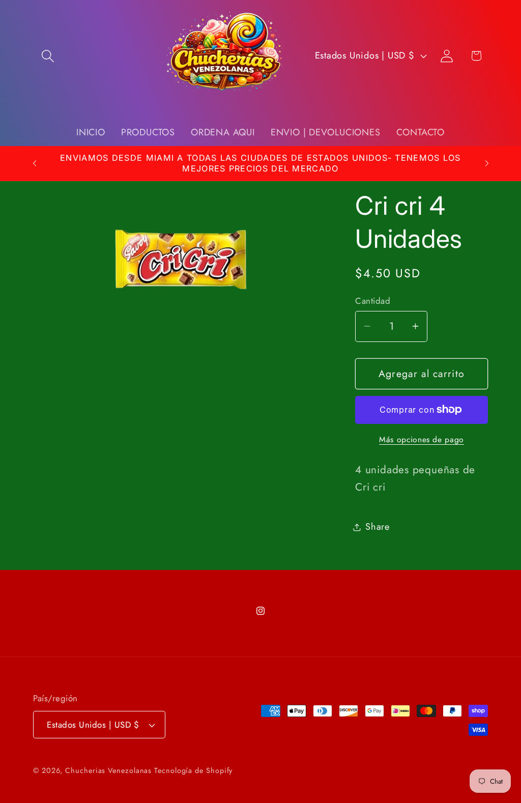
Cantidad (372, 301)
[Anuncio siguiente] (487, 163)
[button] (47, 55)
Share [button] (377, 526)
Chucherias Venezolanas (109, 770)
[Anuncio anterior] (34, 163)
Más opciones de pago (421, 439)
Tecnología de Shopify (193, 770)
